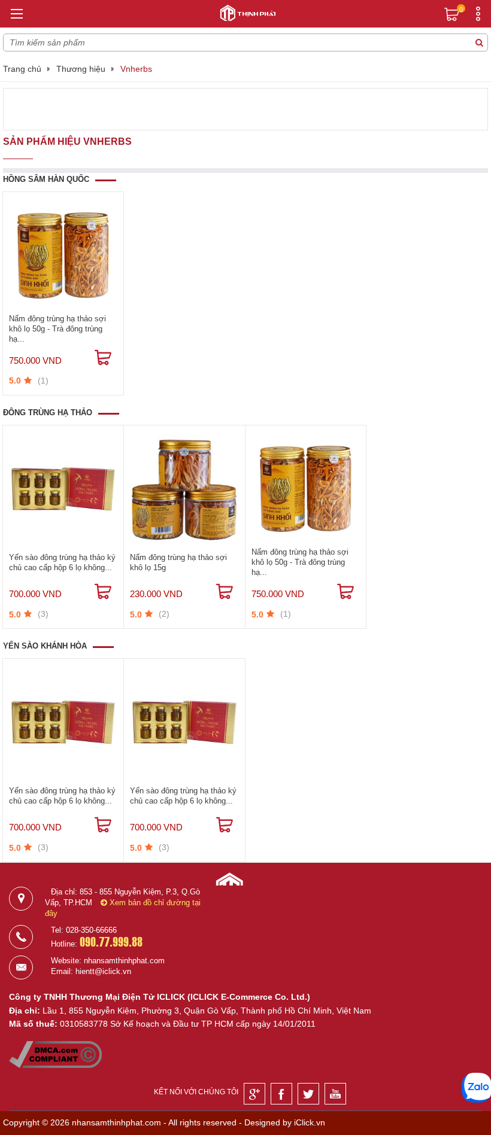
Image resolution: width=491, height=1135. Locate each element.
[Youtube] (335, 1093)
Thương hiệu (80, 69)
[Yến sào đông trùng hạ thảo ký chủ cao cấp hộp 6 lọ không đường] (63, 488)
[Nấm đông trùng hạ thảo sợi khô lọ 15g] (184, 488)
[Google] (254, 1093)
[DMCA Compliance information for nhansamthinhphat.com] (55, 1065)
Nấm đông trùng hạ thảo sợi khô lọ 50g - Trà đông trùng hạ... (57, 328)
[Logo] (245, 11)
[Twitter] (308, 1093)
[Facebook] (281, 1093)
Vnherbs (136, 69)
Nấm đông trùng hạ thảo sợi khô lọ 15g (178, 562)
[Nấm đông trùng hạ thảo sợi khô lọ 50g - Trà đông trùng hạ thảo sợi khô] (63, 255)
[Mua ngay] (103, 358)
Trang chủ (22, 69)
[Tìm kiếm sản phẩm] (479, 42)
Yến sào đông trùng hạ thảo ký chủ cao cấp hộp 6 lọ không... (62, 562)
